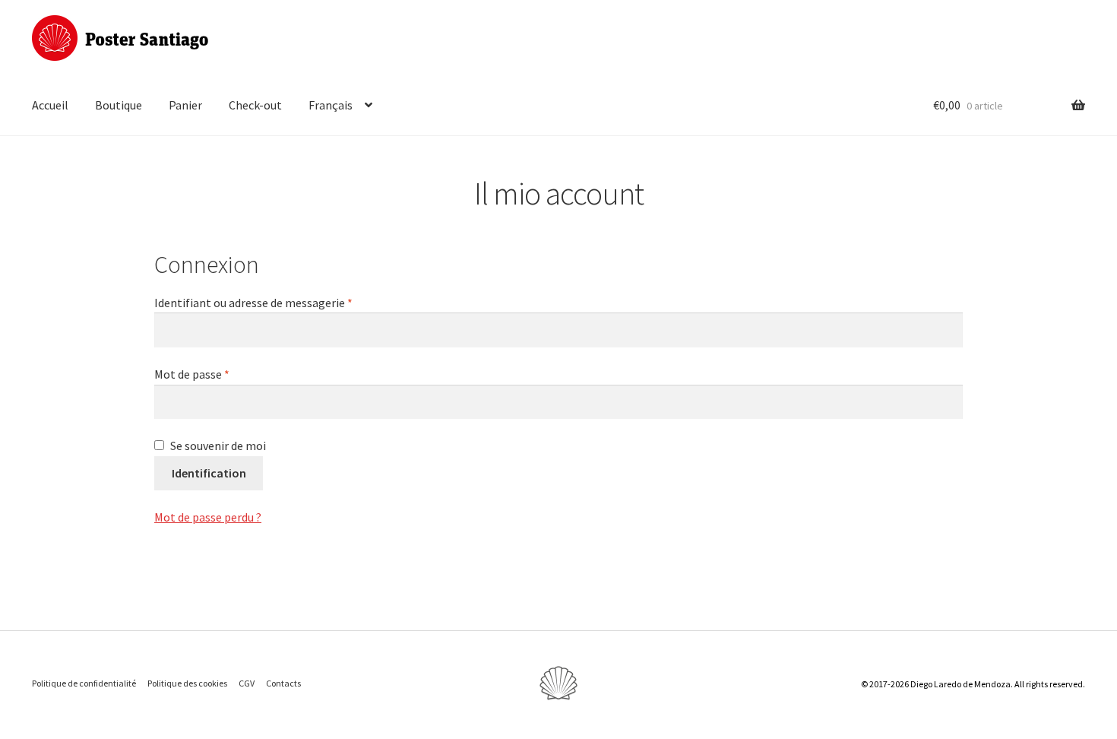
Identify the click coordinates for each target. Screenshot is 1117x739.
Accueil (50, 105)
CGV (247, 683)
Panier (185, 105)
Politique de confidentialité (84, 683)
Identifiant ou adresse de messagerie (253, 302)
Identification (209, 473)
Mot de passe (191, 374)
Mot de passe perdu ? (207, 517)
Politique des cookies (187, 683)
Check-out (255, 105)
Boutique (118, 105)
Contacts (283, 683)
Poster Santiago (120, 38)
